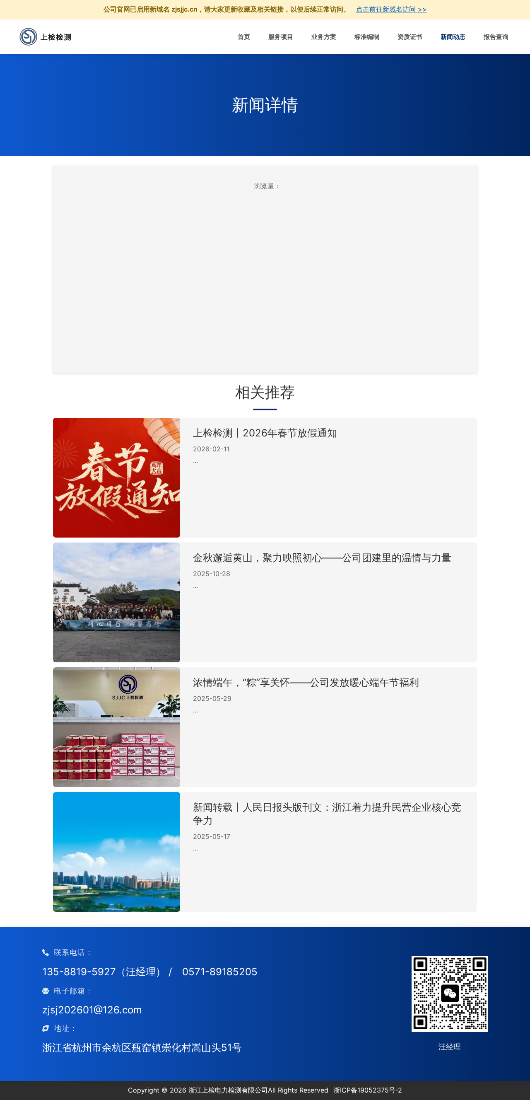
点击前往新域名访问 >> (391, 9)
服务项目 (280, 37)
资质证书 (410, 37)
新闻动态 (453, 37)
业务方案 (323, 37)
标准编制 (366, 37)
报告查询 (496, 37)
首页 (244, 37)
